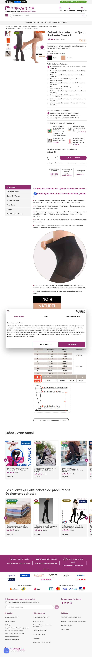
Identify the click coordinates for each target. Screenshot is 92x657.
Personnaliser (44, 344)
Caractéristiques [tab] (13, 191)
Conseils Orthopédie (12, 639)
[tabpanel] (60, 304)
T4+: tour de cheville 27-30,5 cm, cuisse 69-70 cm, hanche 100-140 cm (66, 96)
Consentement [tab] (19, 316)
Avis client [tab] (11, 205)
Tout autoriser (72, 344)
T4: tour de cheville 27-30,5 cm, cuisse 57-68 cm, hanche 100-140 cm (68, 92)
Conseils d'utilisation (12, 636)
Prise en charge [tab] (13, 200)
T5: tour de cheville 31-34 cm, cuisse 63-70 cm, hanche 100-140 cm (67, 100)
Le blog (7, 625)
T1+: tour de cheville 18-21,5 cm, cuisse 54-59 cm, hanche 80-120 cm (68, 71)
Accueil (7, 26)
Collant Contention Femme (21, 26)
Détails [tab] (46, 316)
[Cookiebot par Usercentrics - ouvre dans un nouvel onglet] (77, 311)
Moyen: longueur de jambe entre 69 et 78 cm (65, 115)
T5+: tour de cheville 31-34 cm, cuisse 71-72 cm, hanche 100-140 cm (68, 104)
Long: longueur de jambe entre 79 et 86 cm (64, 118)
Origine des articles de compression (17, 628)
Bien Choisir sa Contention (14, 631)
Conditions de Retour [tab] (15, 214)
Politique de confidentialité (30, 602)
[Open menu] (6, 15)
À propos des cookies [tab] (73, 316)
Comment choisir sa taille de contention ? (42, 626)
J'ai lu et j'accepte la (23, 602)
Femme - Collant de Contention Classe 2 (45, 26)
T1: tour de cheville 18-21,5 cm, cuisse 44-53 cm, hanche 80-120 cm (68, 67)
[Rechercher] (83, 15)
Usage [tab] (9, 209)
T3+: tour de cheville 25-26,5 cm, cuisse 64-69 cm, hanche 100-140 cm (66, 88)
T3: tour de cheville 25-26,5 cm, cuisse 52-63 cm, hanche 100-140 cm (68, 84)
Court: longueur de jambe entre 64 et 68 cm (64, 113)
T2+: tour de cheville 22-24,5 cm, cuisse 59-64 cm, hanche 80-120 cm (66, 80)
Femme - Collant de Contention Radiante (51, 420)
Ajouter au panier (73, 158)
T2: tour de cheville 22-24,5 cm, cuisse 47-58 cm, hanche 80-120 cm (68, 76)
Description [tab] (11, 187)
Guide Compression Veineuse (15, 634)
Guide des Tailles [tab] (13, 196)
